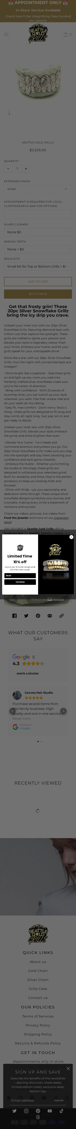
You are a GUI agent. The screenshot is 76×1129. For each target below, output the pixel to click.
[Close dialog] (71, 537)
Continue (20, 582)
